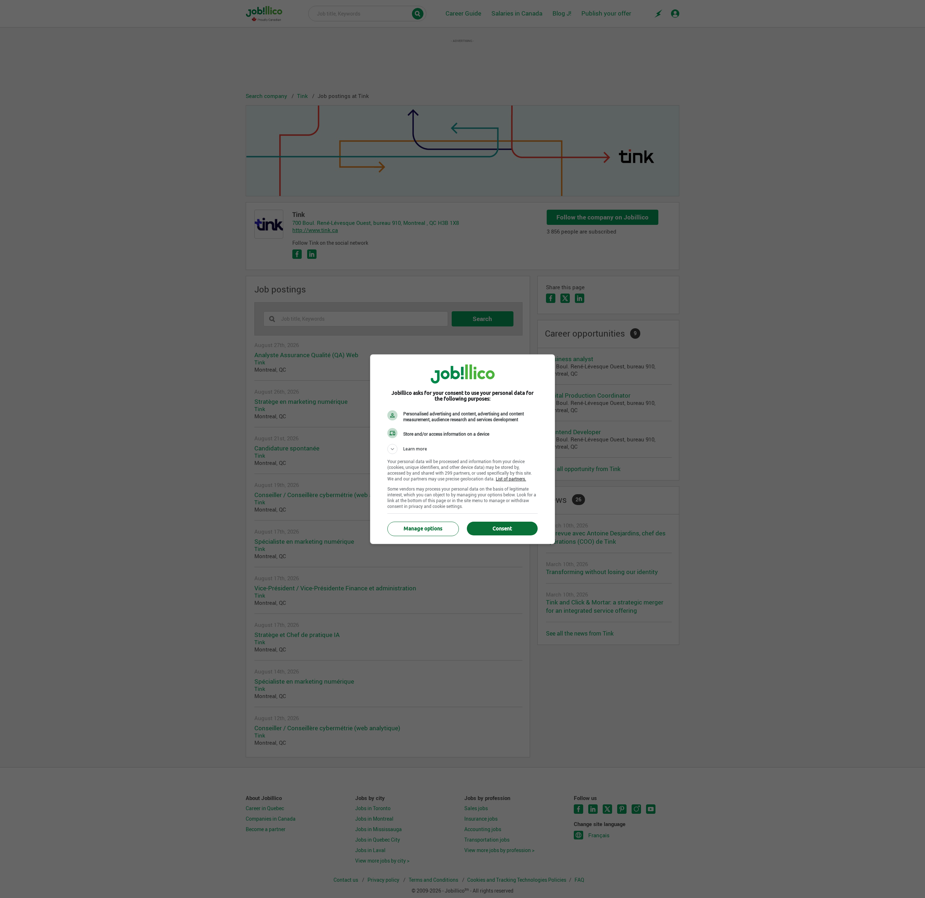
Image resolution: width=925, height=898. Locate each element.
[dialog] (462, 449)
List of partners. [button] (511, 479)
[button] (462, 449)
